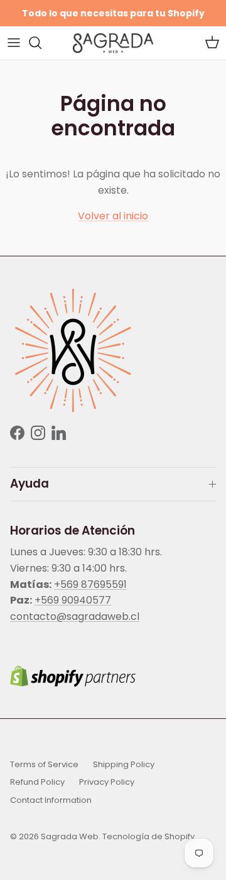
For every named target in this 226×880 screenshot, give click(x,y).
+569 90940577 (73, 600)
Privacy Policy (106, 782)
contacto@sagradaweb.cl (74, 616)
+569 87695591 (90, 584)
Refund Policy (37, 782)
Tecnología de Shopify (148, 836)
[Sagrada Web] (113, 43)
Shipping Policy (123, 764)
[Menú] (14, 42)
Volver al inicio (113, 216)
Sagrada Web (70, 836)
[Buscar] (41, 42)
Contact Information (51, 800)
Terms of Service (44, 764)
